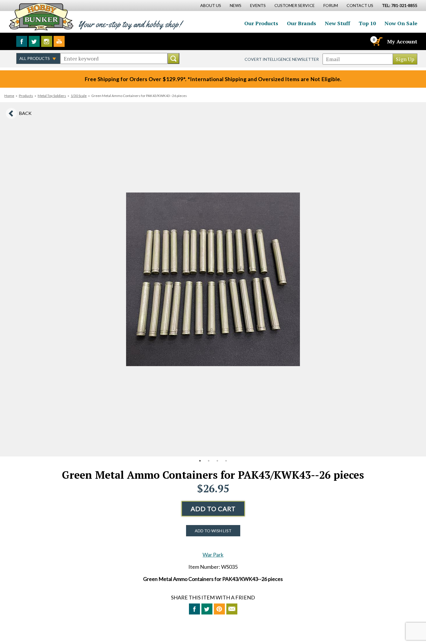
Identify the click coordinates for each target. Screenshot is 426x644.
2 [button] (209, 461)
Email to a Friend (231, 608)
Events (258, 5)
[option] (213, 279)
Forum (330, 5)
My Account (402, 41)
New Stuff (337, 23)
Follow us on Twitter (34, 41)
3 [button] (217, 461)
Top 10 (367, 23)
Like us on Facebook (21, 41)
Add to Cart (213, 509)
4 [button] (226, 461)
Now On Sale (401, 23)
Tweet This (206, 608)
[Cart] (377, 41)
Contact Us (360, 5)
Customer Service (294, 5)
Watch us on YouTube (59, 41)
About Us (210, 5)
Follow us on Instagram (46, 41)
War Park (213, 554)
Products (26, 95)
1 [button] (200, 461)
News (235, 5)
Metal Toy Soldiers (52, 95)
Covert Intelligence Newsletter (282, 59)
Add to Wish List (213, 530)
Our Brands (301, 23)
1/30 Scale (79, 95)
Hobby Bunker (41, 16)
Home (9, 95)
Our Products (261, 23)
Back (25, 113)
